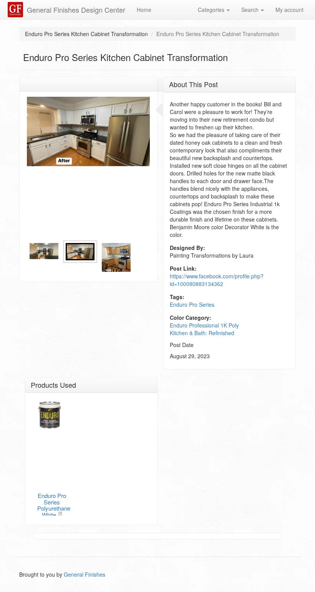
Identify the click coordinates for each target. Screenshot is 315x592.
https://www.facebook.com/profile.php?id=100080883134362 (217, 280)
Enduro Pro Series (192, 304)
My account (289, 9)
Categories (212, 9)
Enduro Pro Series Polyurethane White (53, 505)
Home (144, 9)
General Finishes (84, 574)
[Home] (16, 9)
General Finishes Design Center (76, 10)
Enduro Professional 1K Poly (204, 325)
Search (250, 9)
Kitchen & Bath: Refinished (202, 333)
